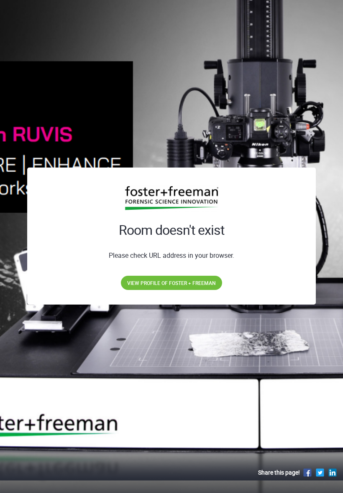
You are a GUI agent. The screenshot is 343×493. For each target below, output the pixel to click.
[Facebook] (307, 472)
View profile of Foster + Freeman (171, 283)
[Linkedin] (332, 472)
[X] (320, 472)
